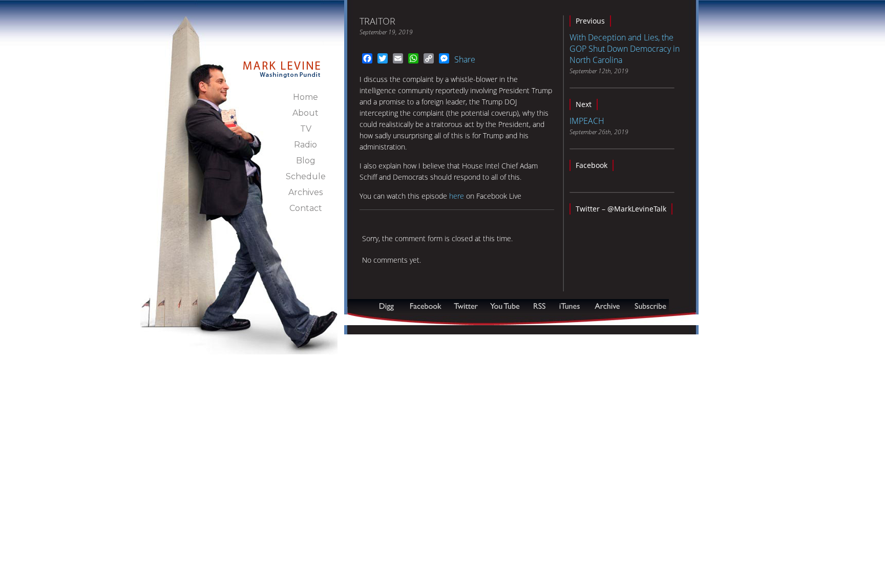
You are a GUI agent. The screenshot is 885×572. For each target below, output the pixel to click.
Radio (305, 145)
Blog (305, 160)
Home (305, 97)
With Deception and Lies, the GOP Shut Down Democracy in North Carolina (625, 49)
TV (305, 129)
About (305, 113)
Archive (606, 306)
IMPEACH (587, 120)
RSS (539, 306)
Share (464, 59)
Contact (305, 208)
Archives (305, 192)
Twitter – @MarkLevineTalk (621, 209)
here (456, 196)
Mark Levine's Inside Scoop (282, 63)
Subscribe (397, 320)
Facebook (591, 165)
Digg (389, 306)
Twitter (467, 306)
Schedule (306, 176)
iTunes (569, 306)
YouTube (505, 306)
